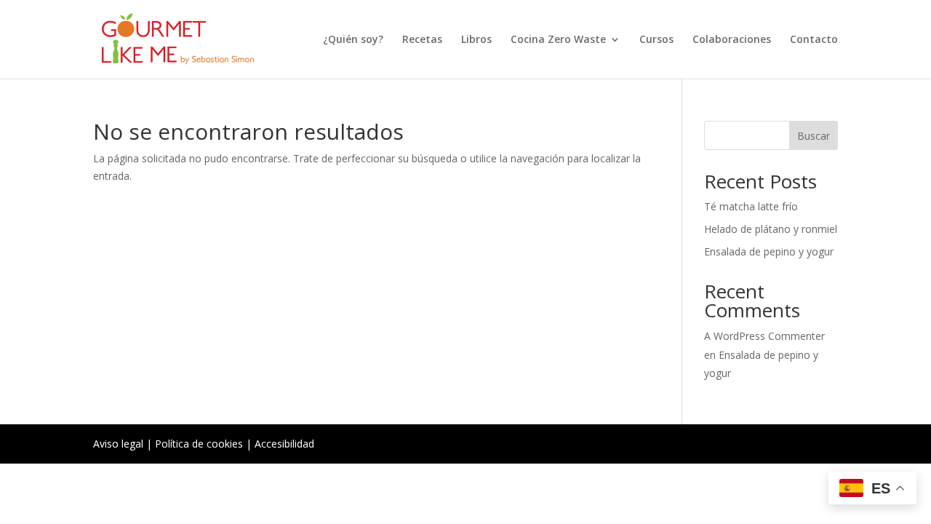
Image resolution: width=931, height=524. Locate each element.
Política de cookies (199, 443)
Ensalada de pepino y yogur (769, 251)
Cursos (656, 40)
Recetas (422, 40)
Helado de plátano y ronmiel (770, 229)
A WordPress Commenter (764, 336)
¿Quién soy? (353, 40)
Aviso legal (118, 443)
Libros (476, 40)
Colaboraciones (731, 40)
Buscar (813, 136)
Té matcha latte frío (751, 206)
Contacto (814, 40)
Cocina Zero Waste (558, 40)
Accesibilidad (284, 443)
